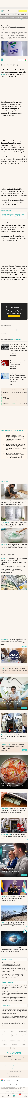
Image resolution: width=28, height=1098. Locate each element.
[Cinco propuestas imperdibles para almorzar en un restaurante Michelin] (14, 772)
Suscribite (22, 1063)
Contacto (5, 1063)
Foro (19, 1096)
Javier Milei (23, 8)
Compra (25, 389)
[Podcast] (10, 1059)
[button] (25, 931)
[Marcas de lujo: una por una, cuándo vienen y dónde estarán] (14, 723)
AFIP (25, 1040)
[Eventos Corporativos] (15, 1057)
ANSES (23, 1044)
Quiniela (4, 1040)
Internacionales (11, 19)
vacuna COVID (21, 19)
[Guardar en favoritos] (2, 60)
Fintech (14, 1035)
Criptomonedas (22, 1031)
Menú (3, 1096)
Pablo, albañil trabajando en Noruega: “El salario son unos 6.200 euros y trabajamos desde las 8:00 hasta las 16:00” (15, 455)
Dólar (11, 8)
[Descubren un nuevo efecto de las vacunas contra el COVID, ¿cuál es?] (5, 363)
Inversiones (14, 1044)
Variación (12, 389)
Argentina (4, 333)
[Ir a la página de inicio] (2, 11)
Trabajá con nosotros (14, 1068)
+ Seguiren (23, 60)
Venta (19, 389)
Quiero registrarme (14, 315)
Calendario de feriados (15, 1040)
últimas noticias (4, 8)
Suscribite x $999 (23, 11)
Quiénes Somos (8, 1065)
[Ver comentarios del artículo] (17, 65)
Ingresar (25, 1096)
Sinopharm (13, 329)
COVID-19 (20, 329)
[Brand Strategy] (22, 1057)
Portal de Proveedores (18, 1065)
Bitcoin (4, 1035)
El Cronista (3, 19)
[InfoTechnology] (18, 1060)
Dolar (8, 1096)
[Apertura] (7, 1057)
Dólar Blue (11, 1031)
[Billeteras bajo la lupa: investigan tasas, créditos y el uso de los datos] (14, 825)
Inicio (14, 1096)
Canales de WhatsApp (14, 1063)
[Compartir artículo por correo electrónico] (14, 65)
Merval (23, 1035)
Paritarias (5, 1044)
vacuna (3, 74)
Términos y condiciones (14, 1076)
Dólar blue (17, 8)
